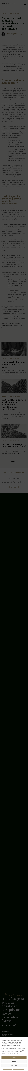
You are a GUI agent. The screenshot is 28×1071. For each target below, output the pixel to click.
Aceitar (14, 1057)
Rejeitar (14, 1061)
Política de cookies (7, 1069)
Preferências (14, 1065)
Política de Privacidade (18, 1069)
